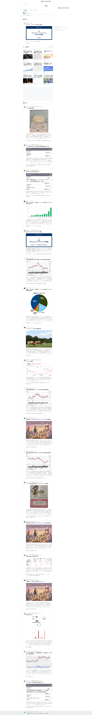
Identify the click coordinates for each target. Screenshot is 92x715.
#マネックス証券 (35, 574)
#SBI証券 (39, 574)
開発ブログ (64, 27)
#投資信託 (27, 165)
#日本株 (49, 164)
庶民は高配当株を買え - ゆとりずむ (48, 51)
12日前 (36, 451)
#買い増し (48, 195)
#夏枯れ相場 (37, 575)
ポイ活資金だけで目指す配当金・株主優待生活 (32, 613)
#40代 (29, 550)
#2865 (34, 195)
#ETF (36, 195)
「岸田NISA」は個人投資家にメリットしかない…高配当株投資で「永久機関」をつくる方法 (38, 76)
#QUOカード (33, 140)
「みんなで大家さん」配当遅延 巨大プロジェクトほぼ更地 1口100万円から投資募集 (48, 76)
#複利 (32, 707)
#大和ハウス (44, 477)
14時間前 (41, 106)
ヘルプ (62, 27)
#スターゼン (28, 382)
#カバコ (31, 195)
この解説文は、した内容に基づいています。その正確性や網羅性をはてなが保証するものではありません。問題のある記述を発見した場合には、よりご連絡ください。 (27, 15)
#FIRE (27, 283)
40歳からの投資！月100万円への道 (30, 521)
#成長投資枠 (39, 164)
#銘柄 (44, 140)
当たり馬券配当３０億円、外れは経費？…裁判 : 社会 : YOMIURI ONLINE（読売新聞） (38, 64)
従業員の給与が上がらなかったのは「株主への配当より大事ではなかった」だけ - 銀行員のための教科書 (27, 76)
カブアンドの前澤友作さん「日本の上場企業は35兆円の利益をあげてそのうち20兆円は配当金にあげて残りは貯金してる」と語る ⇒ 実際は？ (27, 64)
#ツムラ (43, 413)
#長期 (37, 140)
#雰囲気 (45, 382)
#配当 (47, 140)
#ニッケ (27, 140)
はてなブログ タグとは (58, 27)
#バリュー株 (28, 575)
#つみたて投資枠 (44, 164)
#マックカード (49, 382)
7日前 (32, 327)
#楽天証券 (32, 164)
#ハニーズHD (28, 706)
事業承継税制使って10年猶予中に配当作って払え (48, 64)
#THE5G (32, 706)
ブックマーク (25, 49)
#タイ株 (27, 676)
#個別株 (31, 165)
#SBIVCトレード (44, 574)
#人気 (42, 140)
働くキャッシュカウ (28, 327)
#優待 (30, 140)
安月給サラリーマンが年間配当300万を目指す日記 (32, 106)
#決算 (37, 283)
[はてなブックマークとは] (28, 46)
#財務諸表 (39, 283)
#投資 (50, 253)
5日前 (35, 258)
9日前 (35, 388)
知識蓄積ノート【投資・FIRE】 (30, 258)
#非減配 (39, 140)
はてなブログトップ (57, 28)
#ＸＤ (32, 676)
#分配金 (34, 165)
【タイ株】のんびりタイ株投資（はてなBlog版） (32, 651)
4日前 (40, 170)
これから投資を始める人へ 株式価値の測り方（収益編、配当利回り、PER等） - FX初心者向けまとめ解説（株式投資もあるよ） (38, 52)
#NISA (49, 140)
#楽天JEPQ (27, 195)
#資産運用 (32, 550)
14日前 (40, 613)
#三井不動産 (44, 283)
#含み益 (27, 574)
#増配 (38, 253)
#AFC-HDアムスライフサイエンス (31, 253)
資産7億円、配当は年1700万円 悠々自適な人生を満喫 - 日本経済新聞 (27, 52)
